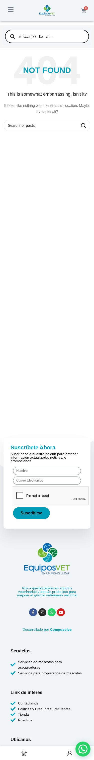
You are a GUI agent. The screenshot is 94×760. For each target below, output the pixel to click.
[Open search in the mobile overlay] (47, 36)
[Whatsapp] (52, 612)
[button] (82, 749)
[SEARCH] (83, 125)
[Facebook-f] (33, 612)
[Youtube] (61, 612)
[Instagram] (42, 612)
